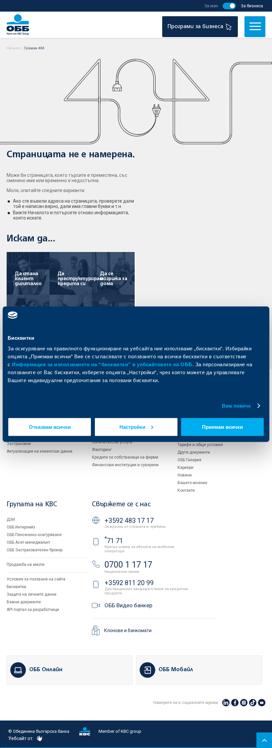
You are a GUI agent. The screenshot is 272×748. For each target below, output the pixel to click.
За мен (211, 5)
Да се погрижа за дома (113, 279)
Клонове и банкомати (128, 630)
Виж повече (236, 406)
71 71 (113, 541)
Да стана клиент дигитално (28, 279)
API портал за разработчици (33, 609)
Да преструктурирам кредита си (78, 279)
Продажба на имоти (25, 564)
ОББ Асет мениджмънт (28, 542)
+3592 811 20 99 (129, 583)
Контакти (186, 490)
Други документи (193, 452)
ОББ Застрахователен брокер (34, 550)
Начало (13, 48)
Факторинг (102, 449)
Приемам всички (222, 426)
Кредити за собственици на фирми (125, 457)
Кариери (185, 467)
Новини (184, 475)
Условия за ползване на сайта (36, 579)
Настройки (132, 426)
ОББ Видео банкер (128, 605)
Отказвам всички (50, 426)
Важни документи (24, 602)
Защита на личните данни (31, 594)
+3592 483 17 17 (129, 520)
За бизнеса (252, 5)
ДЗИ (11, 519)
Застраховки (19, 443)
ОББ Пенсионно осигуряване (34, 534)
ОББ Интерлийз (21, 527)
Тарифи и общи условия (200, 444)
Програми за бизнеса (196, 26)
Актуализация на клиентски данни (39, 451)
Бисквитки (16, 586)
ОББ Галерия (189, 460)
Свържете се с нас (121, 504)
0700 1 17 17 (128, 565)
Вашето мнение (192, 482)
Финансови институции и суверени (125, 465)
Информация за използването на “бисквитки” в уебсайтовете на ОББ (102, 364)
